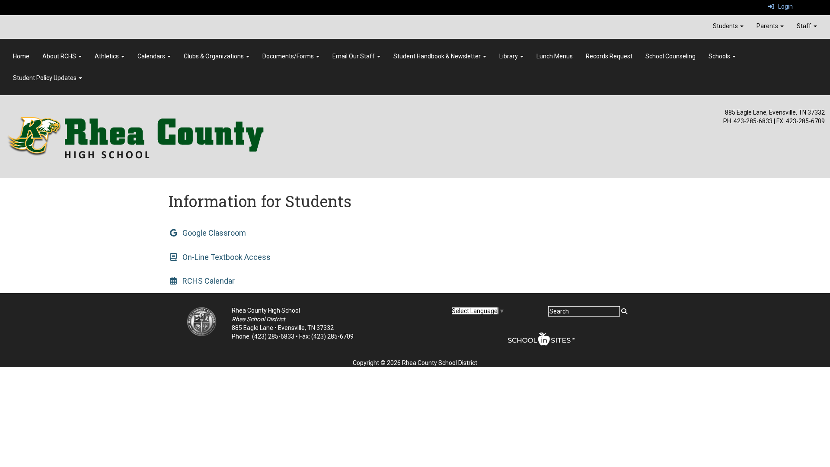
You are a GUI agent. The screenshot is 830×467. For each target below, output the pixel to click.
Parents (768, 25)
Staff (805, 25)
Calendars (151, 56)
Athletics (107, 56)
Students (726, 25)
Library (509, 56)
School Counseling (670, 56)
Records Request (609, 56)
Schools (720, 56)
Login (783, 6)
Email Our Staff (354, 56)
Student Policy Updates (45, 77)
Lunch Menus (554, 56)
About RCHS (59, 56)
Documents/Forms (288, 56)
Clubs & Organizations (214, 56)
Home (21, 56)
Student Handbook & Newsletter (437, 56)
